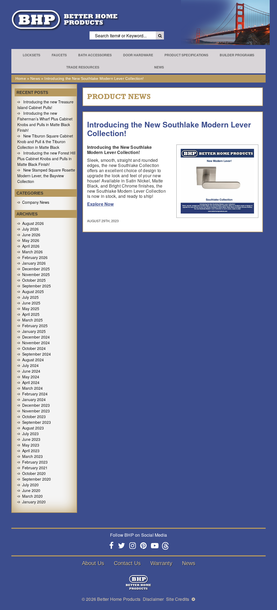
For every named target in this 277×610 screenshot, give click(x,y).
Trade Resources (82, 67)
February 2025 (35, 325)
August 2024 (33, 359)
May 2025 (30, 308)
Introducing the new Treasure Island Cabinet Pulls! (45, 104)
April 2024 (30, 382)
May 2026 (30, 240)
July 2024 (30, 365)
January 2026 (34, 263)
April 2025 (30, 314)
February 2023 (35, 462)
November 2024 (36, 342)
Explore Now (100, 204)
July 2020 (30, 484)
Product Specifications (186, 55)
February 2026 (35, 257)
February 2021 (35, 467)
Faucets (59, 55)
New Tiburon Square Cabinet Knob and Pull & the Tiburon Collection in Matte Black (45, 141)
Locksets (31, 55)
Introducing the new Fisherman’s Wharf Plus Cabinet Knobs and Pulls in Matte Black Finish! (44, 121)
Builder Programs (237, 55)
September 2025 (36, 285)
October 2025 (34, 280)
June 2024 (31, 371)
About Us (93, 563)
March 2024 (32, 388)
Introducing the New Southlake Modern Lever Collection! (169, 129)
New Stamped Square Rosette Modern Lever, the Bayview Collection (46, 175)
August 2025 (33, 291)
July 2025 (30, 297)
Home (20, 78)
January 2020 (34, 501)
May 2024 (30, 376)
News (159, 67)
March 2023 (32, 456)
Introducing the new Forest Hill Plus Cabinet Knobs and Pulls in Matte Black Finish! (46, 158)
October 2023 (34, 416)
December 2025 (36, 268)
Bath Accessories (95, 55)
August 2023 (33, 428)
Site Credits (177, 599)
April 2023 (30, 450)
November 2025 (36, 274)
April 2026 (30, 246)
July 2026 (30, 229)
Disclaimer (153, 599)
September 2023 (36, 422)
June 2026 (31, 234)
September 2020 (36, 479)
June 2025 (31, 303)
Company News (35, 202)
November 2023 (36, 411)
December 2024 (36, 337)
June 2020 (31, 490)
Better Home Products (118, 599)
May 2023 (30, 445)
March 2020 (32, 496)
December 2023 (36, 405)
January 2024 (34, 399)
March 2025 (32, 320)
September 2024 (36, 354)
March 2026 (32, 251)
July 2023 (30, 433)
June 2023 (31, 439)
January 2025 (34, 331)
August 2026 (33, 223)
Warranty (161, 563)
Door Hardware (138, 55)
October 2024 (34, 348)
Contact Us (127, 563)
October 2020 (34, 473)
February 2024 (35, 393)
